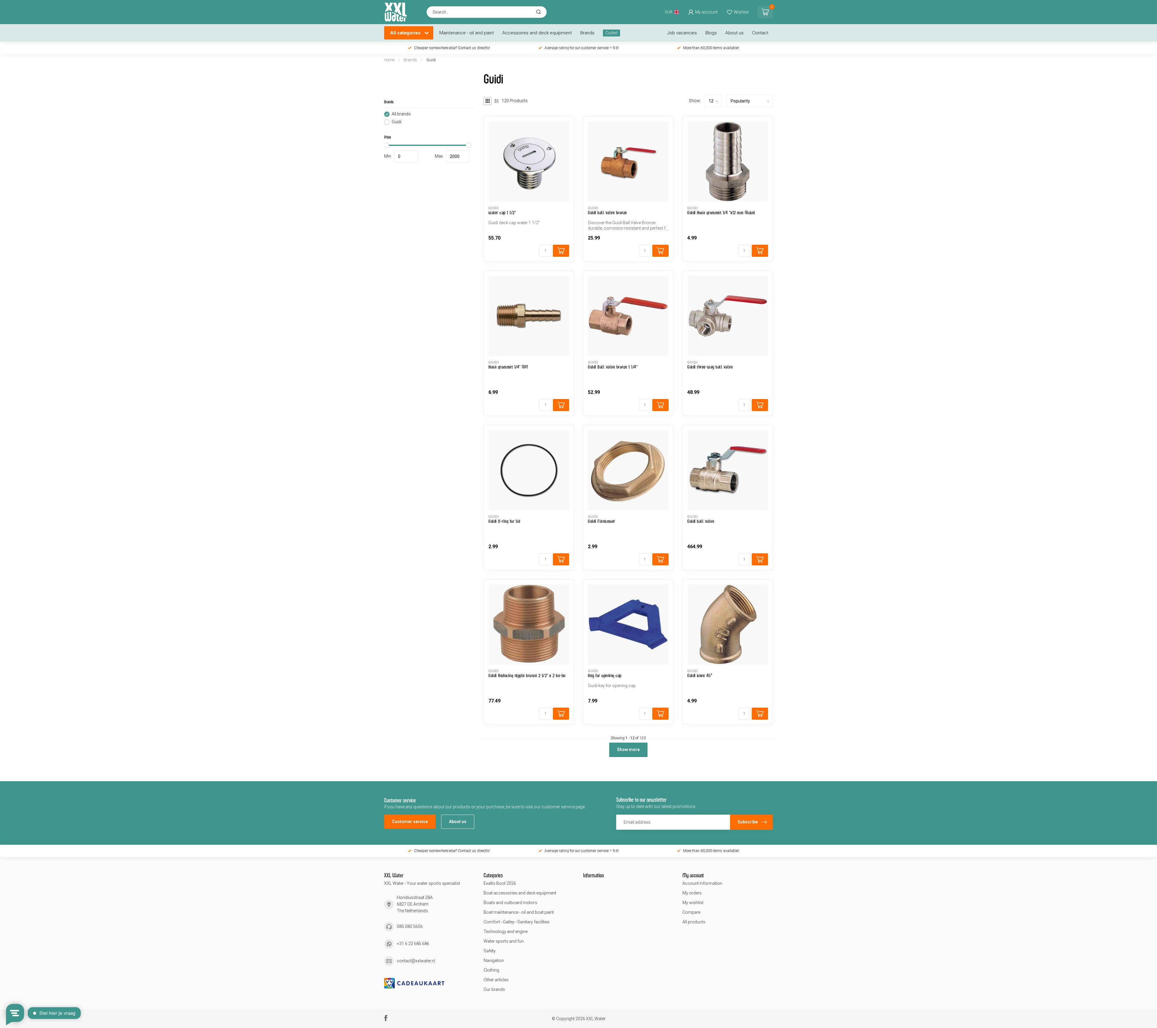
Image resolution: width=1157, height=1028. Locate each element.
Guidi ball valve (700, 521)
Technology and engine (506, 931)
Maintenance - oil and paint (466, 33)
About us (734, 33)
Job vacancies (682, 33)
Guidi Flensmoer (601, 521)
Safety (490, 950)
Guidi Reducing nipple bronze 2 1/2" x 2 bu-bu (527, 675)
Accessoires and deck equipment (537, 33)
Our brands (494, 989)
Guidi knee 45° (699, 675)
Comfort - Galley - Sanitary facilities (517, 922)
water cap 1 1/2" (502, 212)
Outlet (611, 33)
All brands (401, 114)
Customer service (410, 821)
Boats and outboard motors (510, 902)
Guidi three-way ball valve (710, 367)
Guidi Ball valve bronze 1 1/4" (613, 367)
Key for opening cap (605, 675)
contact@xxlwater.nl (416, 960)
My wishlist (693, 902)
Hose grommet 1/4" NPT (508, 367)
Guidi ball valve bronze (607, 212)
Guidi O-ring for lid (504, 521)
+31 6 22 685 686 (413, 943)
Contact (760, 33)
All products (693, 922)
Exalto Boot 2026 (500, 883)
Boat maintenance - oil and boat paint (519, 912)
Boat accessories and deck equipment (520, 893)
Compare (691, 912)
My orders (692, 893)
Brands (587, 33)
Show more (628, 749)
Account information (702, 883)
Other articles (496, 979)
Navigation (494, 960)
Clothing (491, 970)
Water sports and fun (504, 941)
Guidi (431, 60)
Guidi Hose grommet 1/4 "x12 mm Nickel (721, 212)
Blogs (711, 33)
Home (389, 60)
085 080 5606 (410, 926)
